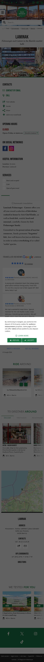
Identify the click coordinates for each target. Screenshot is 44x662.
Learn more (23, 335)
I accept (30, 340)
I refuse (15, 340)
